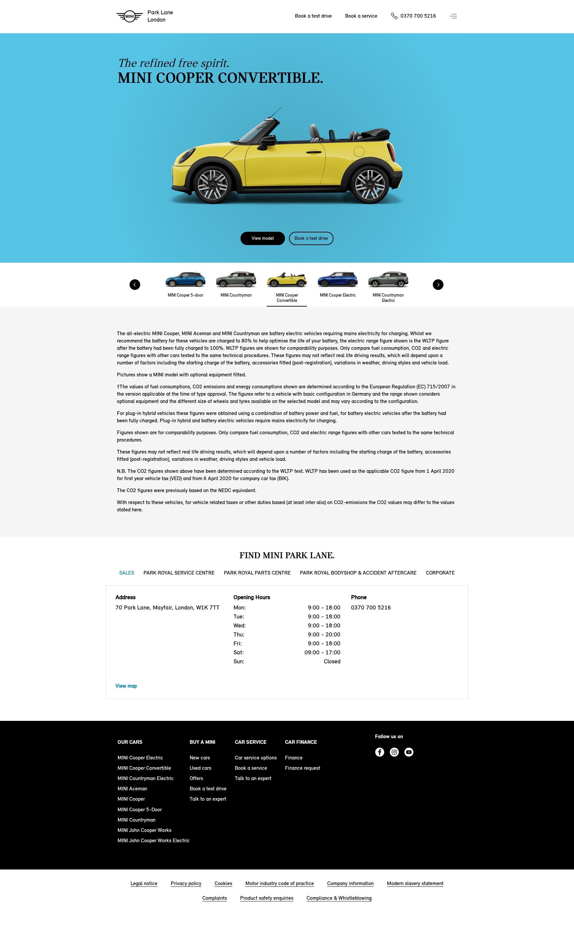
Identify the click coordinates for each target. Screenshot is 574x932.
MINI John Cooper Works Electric (154, 840)
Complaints (214, 898)
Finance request (302, 768)
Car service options (256, 757)
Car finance (301, 742)
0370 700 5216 (418, 16)
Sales (126, 573)
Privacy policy (186, 883)
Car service (250, 742)
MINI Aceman (132, 788)
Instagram (394, 752)
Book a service (361, 16)
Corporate (440, 573)
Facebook (379, 752)
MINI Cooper (131, 799)
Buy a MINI (202, 742)
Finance (294, 757)
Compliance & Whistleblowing (339, 898)
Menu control (454, 16)
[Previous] (135, 285)
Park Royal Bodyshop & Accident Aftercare (358, 573)
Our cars (130, 742)
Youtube (409, 752)
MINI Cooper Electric (140, 757)
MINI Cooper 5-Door (140, 809)
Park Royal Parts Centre (257, 573)
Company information (350, 883)
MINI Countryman (136, 820)
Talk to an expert (208, 799)
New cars (200, 757)
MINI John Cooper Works (144, 830)
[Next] (443, 285)
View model (263, 238)
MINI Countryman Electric (146, 778)
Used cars (200, 768)
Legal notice (144, 883)
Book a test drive (313, 16)
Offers (196, 778)
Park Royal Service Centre (179, 573)
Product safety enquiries (266, 898)
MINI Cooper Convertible (144, 768)
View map (126, 686)
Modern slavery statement (415, 883)
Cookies (223, 883)
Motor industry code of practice (279, 883)
